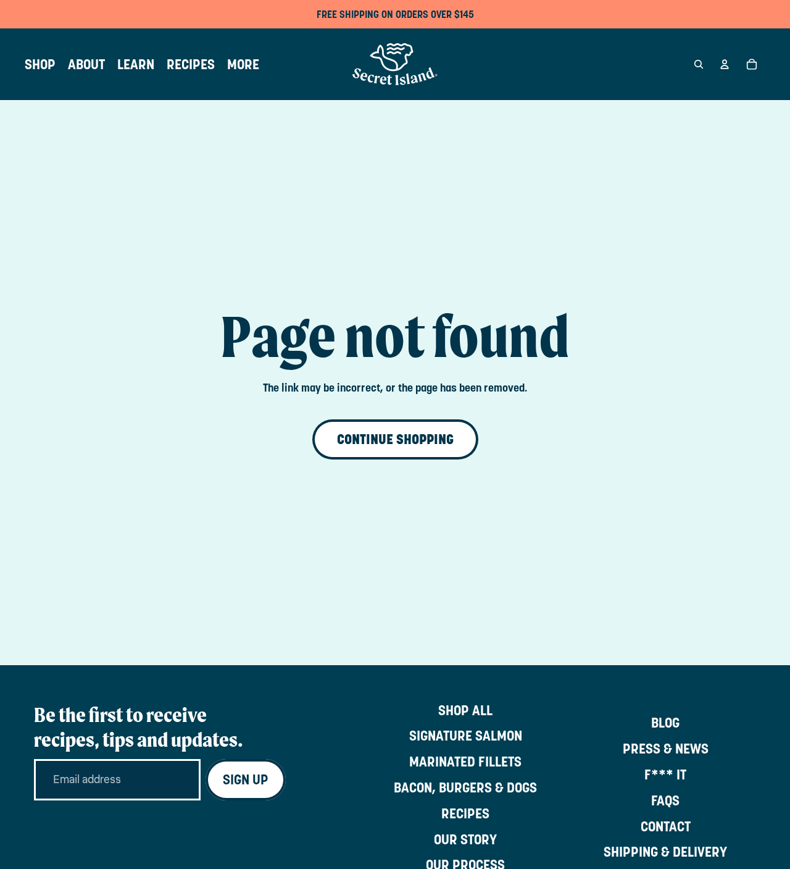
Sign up (245, 779)
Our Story (465, 839)
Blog (665, 722)
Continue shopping (395, 439)
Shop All (465, 710)
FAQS (665, 800)
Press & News (666, 748)
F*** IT (665, 774)
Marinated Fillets (465, 761)
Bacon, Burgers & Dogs (465, 787)
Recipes (465, 813)
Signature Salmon (465, 735)
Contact (666, 826)
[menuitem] (40, 64)
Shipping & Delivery (665, 851)
